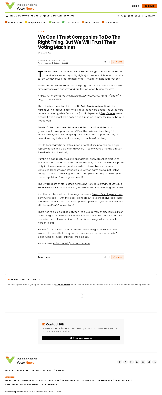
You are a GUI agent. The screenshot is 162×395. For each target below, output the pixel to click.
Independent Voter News (22, 391)
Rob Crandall (60, 243)
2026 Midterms (112, 22)
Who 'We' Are (122, 380)
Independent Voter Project (78, 380)
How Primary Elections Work (21, 384)
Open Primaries (15, 22)
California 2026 (72, 22)
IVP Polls (56, 22)
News (41, 31)
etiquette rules (62, 284)
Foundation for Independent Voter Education (32, 380)
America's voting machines (107, 194)
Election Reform (92, 22)
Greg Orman (107, 113)
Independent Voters (37, 22)
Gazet (58, 391)
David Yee (46, 53)
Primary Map (105, 380)
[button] (9, 370)
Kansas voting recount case (54, 109)
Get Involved (49, 384)
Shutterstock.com (80, 243)
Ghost (50, 391)
